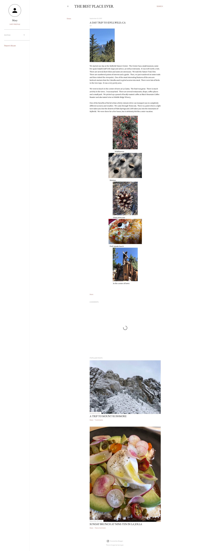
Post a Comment (100, 528)
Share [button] (69, 19)
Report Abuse (10, 46)
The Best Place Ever (94, 6)
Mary (15, 20)
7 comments (99, 420)
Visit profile (15, 24)
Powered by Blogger (116, 541)
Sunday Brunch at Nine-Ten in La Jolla (116, 524)
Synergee (120, 545)
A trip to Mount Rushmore (108, 416)
